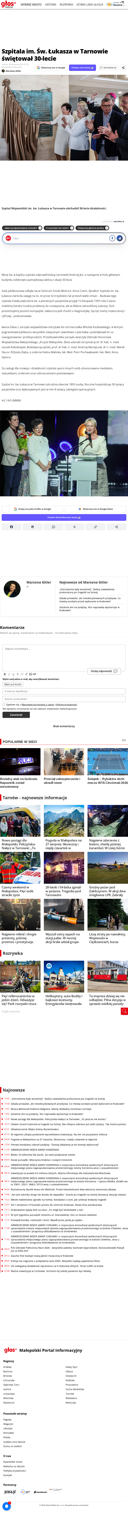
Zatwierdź (16, 714)
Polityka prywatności (14, 1470)
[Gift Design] (56, 1492)
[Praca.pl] (10, 1492)
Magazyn (8, 1423)
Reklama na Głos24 (13, 1466)
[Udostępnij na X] (74, 526)
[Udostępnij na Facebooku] (11, 526)
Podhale (70, 1380)
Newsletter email (12, 1461)
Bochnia (7, 1371)
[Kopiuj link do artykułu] (95, 526)
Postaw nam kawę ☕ (83, 67)
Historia (50, 4)
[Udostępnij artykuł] (123, 68)
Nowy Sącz (72, 1367)
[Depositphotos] (40, 1492)
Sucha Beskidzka (75, 1389)
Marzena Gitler (13, 70)
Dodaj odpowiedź (101, 671)
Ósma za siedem (12, 1446)
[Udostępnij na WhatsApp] (53, 526)
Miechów (8, 1398)
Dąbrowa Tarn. (11, 1384)
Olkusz (69, 1371)
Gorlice (7, 1389)
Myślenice (8, 1402)
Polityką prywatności (66, 704)
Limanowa (9, 1393)
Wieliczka (71, 1402)
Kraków (7, 1367)
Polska (6, 1437)
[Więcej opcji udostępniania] (116, 526)
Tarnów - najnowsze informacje (35, 797)
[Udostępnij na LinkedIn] (32, 526)
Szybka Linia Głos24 (89, 4)
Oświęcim (71, 1375)
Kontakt (7, 1475)
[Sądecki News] (25, 1492)
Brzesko (7, 1375)
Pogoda (7, 1419)
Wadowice (71, 1398)
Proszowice (72, 1384)
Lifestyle (7, 1428)
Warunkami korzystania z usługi (38, 704)
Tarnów (70, 1393)
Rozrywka (66, 4)
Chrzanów (8, 1380)
